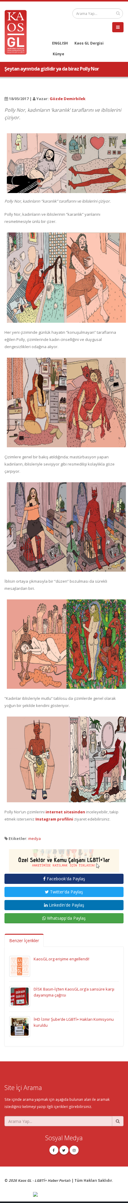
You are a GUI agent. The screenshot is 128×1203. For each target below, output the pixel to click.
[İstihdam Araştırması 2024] (64, 858)
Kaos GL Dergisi (89, 43)
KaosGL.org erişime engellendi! (61, 959)
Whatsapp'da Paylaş (66, 918)
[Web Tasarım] (78, 1194)
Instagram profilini (54, 819)
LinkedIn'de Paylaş (66, 905)
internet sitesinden (65, 812)
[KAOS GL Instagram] (74, 1150)
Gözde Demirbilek (67, 98)
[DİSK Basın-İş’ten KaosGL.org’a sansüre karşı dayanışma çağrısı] (20, 996)
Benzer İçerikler (24, 940)
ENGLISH (60, 43)
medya (34, 838)
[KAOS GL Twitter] (64, 1150)
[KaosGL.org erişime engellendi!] (20, 966)
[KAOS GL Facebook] (53, 1150)
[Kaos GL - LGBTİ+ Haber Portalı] (17, 31)
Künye (58, 53)
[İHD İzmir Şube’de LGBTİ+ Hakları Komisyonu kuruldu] (20, 1026)
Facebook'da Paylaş (65, 878)
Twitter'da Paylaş (66, 892)
